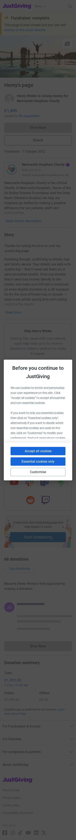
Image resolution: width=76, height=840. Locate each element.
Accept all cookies (38, 451)
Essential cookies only (38, 462)
